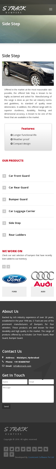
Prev (4, 266)
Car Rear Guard (18, 187)
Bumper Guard (18, 199)
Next (8, 266)
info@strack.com (22, 366)
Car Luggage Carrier (22, 211)
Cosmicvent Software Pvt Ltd (41, 457)
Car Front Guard (19, 175)
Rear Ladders (17, 234)
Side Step (15, 223)
